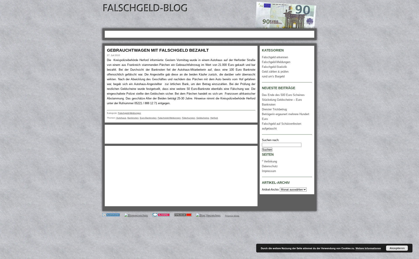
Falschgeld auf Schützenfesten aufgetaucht (281, 126)
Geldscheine (202, 118)
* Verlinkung (269, 161)
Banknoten (133, 118)
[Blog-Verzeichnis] (161, 215)
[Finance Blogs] (111, 215)
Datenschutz (270, 166)
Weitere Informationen (368, 248)
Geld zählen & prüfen (275, 71)
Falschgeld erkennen (275, 57)
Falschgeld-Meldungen (129, 113)
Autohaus (121, 118)
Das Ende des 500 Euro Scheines (283, 95)
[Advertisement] (185, 33)
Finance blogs (232, 216)
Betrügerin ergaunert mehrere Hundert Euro (285, 116)
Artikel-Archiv (270, 189)
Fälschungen (188, 118)
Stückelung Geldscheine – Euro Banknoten (282, 102)
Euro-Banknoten (148, 118)
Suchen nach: (270, 140)
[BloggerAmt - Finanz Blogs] (136, 215)
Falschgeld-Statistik (274, 66)
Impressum (269, 171)
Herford (214, 118)
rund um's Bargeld (273, 76)
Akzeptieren (397, 248)
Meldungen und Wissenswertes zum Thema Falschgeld (146, 7)
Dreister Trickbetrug (274, 109)
